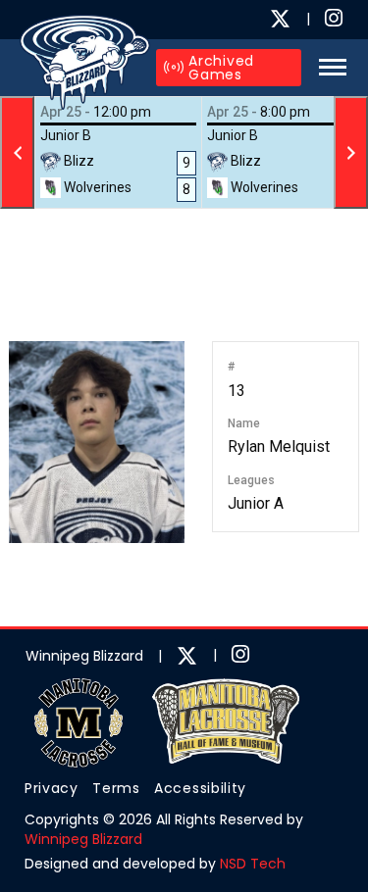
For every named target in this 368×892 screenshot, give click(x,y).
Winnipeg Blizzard (83, 839)
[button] (327, 67)
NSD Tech (253, 863)
